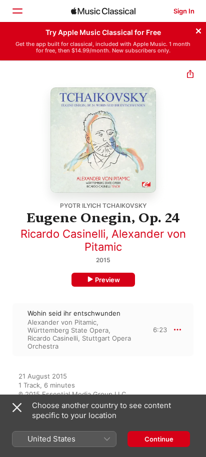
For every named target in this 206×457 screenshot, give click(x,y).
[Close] (198, 29)
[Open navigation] (17, 11)
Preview (107, 280)
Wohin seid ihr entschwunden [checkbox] (74, 313)
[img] (103, 10)
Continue (159, 439)
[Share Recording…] (190, 75)
